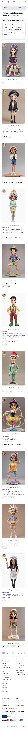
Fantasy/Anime (5, 705)
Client (10, 136)
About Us (4, 663)
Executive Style (18, 182)
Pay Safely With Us (9, 709)
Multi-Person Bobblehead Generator (5, 673)
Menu (3, 1)
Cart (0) (24, 1)
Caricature (12, 82)
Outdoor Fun (6, 283)
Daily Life (4, 703)
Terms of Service (20, 670)
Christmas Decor (15, 341)
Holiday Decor (13, 391)
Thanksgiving (6, 544)
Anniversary (5, 646)
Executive (11, 182)
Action (12, 444)
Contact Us (4, 665)
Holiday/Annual (5, 698)
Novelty (5, 547)
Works (17, 698)
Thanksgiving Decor (15, 544)
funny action (6, 444)
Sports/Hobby (5, 700)
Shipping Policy (19, 663)
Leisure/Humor (19, 700)
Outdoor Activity (6, 286)
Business (21, 237)
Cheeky (19, 82)
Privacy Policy (19, 667)
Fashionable (5, 82)
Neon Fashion (11, 497)
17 (24, 653)
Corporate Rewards (13, 237)
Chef (4, 600)
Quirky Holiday (6, 341)
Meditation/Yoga (20, 705)
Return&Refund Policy (21, 665)
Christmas (5, 344)
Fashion (5, 136)
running (4, 497)
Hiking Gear (13, 283)
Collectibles (18, 444)
